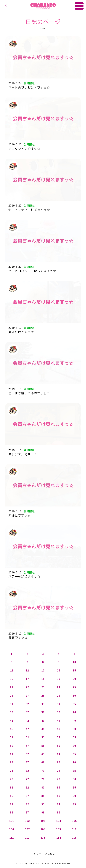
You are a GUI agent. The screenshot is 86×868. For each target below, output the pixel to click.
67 (27, 762)
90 (74, 796)
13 (43, 670)
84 (58, 787)
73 (43, 770)
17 (27, 678)
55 (74, 737)
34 (58, 704)
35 (74, 704)
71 (11, 770)
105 (74, 820)
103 (43, 820)
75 (74, 770)
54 (58, 737)
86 (11, 796)
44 (58, 720)
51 (11, 737)
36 (11, 712)
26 (11, 695)
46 (11, 729)
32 (27, 704)
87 (27, 796)
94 (58, 804)
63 (43, 754)
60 (74, 745)
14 (58, 670)
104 (58, 820)
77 (27, 779)
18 (43, 678)
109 (58, 829)
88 (43, 796)
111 (11, 837)
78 (43, 779)
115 (74, 837)
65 (74, 754)
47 (27, 729)
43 (43, 720)
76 (11, 779)
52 (27, 737)
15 (74, 670)
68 (43, 762)
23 (43, 687)
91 (11, 804)
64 (58, 754)
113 (43, 837)
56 (11, 745)
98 (43, 812)
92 (27, 804)
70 (74, 762)
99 (58, 812)
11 (11, 670)
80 (74, 779)
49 (58, 729)
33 (43, 704)
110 (74, 829)
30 (74, 695)
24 (58, 687)
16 (11, 678)
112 (27, 837)
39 (58, 712)
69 (58, 762)
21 (11, 687)
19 (58, 678)
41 (11, 720)
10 (74, 662)
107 (27, 829)
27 (27, 695)
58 (43, 745)
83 (43, 787)
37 (27, 712)
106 (11, 829)
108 (43, 829)
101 (11, 820)
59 (58, 745)
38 (43, 712)
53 (43, 737)
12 (27, 670)
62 (27, 754)
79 (58, 779)
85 (74, 787)
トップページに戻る (43, 853)
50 (74, 729)
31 (11, 704)
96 (11, 812)
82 (27, 787)
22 (27, 687)
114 (58, 837)
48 (43, 729)
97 (27, 812)
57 (27, 745)
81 (11, 787)
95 (74, 804)
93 (43, 804)
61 (11, 754)
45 (74, 720)
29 (58, 695)
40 (74, 712)
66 (11, 762)
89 (58, 796)
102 (27, 820)
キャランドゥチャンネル (43, 6)
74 (58, 770)
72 (27, 770)
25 (74, 687)
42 (27, 720)
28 (43, 695)
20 (74, 678)
